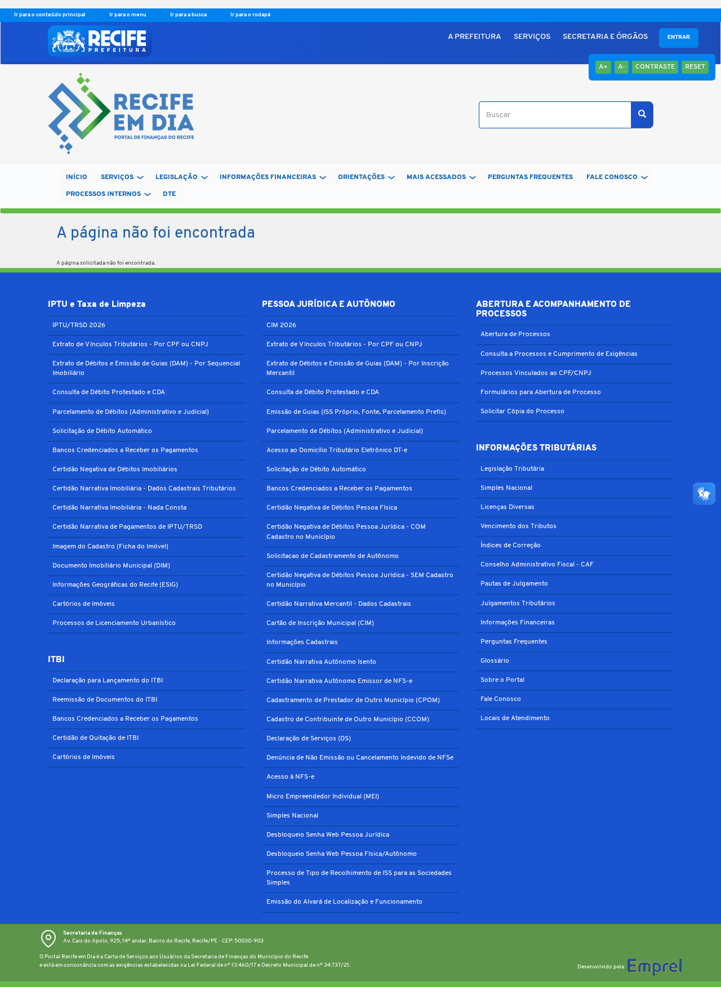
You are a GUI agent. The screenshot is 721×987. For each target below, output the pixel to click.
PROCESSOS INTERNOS (103, 194)
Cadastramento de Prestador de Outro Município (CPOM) (353, 700)
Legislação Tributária (512, 469)
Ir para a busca (189, 15)
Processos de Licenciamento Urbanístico (114, 623)
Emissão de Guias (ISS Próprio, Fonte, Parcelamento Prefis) (356, 412)
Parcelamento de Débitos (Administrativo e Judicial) (130, 412)
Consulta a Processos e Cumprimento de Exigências (559, 354)
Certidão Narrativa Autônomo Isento (321, 662)
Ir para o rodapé (250, 15)
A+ (603, 67)
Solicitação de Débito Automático (102, 431)
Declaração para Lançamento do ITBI (107, 680)
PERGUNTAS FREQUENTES (530, 177)
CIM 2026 (281, 325)
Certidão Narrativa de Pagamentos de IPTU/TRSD (127, 527)
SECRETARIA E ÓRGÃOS (605, 37)
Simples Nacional (292, 815)
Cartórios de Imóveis (83, 604)
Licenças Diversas (507, 507)
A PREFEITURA (474, 37)
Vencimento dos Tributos (518, 526)
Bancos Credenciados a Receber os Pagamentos (125, 450)
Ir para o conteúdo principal (50, 15)
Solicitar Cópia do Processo (522, 411)
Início (76, 177)
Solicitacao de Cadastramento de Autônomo (332, 556)
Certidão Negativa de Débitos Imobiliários (114, 469)
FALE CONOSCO (612, 177)
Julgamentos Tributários (517, 603)
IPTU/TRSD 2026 (78, 325)
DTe (169, 194)
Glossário (494, 661)
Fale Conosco (500, 699)
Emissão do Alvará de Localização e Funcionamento (344, 902)
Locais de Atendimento (515, 718)
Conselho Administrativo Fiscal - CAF (537, 564)
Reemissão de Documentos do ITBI (104, 699)
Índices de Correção (510, 545)
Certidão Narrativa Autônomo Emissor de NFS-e (339, 681)
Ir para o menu (128, 15)
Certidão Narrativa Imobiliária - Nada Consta (119, 507)
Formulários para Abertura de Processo (540, 392)
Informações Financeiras (517, 622)
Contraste (655, 67)
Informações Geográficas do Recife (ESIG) (115, 585)
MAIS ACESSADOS (436, 177)
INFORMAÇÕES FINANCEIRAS (268, 177)
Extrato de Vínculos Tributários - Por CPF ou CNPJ (130, 344)
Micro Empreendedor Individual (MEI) (322, 796)
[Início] (116, 115)
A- (621, 67)
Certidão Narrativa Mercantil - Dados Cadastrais (338, 604)
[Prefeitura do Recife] (100, 41)
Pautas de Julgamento (514, 583)
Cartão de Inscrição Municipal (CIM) (320, 623)
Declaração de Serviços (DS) (308, 738)
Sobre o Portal (502, 680)
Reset (695, 67)
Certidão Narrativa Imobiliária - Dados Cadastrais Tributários (144, 488)
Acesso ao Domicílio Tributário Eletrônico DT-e (336, 450)
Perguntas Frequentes (514, 641)
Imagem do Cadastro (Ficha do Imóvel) (110, 546)
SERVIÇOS (532, 37)
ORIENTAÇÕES (361, 177)
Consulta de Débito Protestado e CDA (108, 392)
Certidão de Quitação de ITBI (95, 738)
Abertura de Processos (515, 334)
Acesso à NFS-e (290, 777)
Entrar (678, 37)
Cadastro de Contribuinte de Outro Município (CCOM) (347, 719)
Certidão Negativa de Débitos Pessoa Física (331, 507)
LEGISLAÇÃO (176, 177)
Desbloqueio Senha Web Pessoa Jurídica (327, 835)
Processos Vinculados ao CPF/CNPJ (535, 373)
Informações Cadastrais (302, 642)
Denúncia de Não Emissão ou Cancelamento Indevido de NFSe (359, 757)
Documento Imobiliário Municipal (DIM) (111, 565)
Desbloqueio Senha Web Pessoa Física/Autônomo (341, 854)
